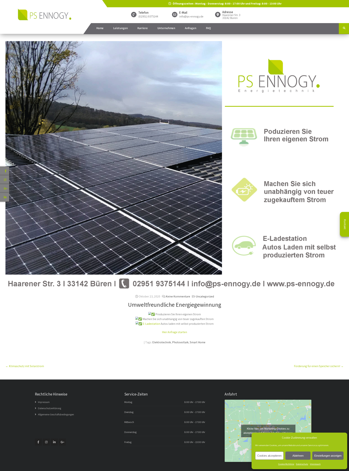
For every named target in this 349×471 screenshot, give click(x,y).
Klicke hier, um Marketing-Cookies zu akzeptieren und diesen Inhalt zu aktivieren (268, 430)
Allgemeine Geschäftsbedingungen (56, 414)
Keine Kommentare (178, 296)
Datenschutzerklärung (49, 408)
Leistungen (120, 28)
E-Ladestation (151, 324)
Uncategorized (205, 296)
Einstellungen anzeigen (328, 455)
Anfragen (190, 28)
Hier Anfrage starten (174, 332)
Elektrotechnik (161, 342)
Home (100, 28)
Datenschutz (302, 464)
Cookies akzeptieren (269, 455)
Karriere (142, 28)
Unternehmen (166, 28)
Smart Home (197, 342)
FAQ (208, 28)
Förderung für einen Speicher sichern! (319, 366)
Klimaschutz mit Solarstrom (24, 366)
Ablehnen (298, 455)
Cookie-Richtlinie (286, 464)
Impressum (315, 464)
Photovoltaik (180, 342)
